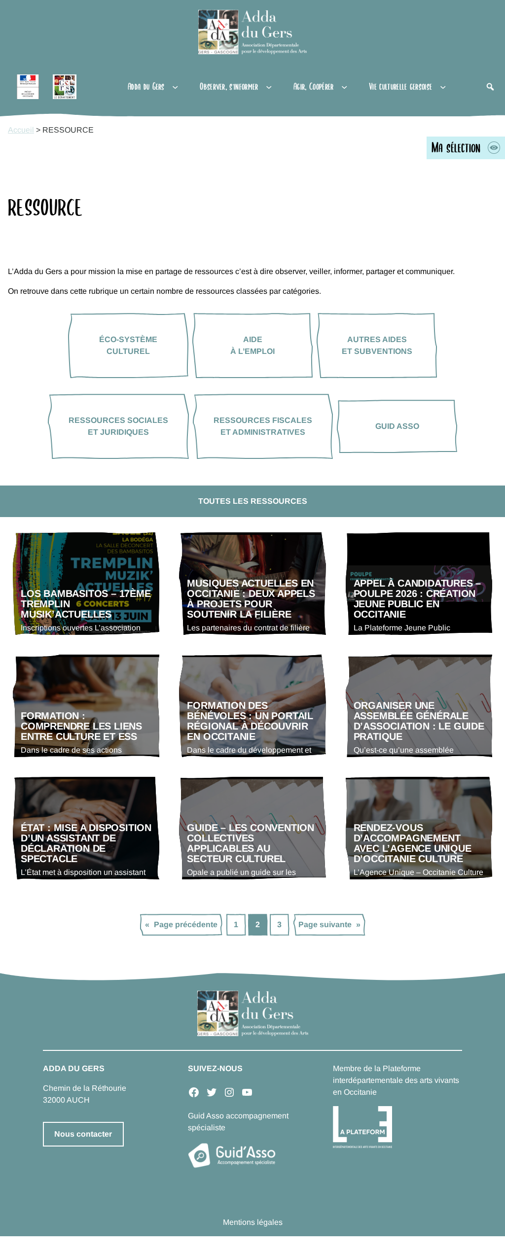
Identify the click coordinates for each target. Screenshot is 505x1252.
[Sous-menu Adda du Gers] (175, 87)
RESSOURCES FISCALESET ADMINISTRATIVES (263, 426)
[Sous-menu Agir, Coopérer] (344, 87)
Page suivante (329, 924)
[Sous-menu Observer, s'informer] (269, 87)
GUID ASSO (397, 426)
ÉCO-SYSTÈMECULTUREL (128, 345)
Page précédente (181, 924)
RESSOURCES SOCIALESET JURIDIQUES (118, 426)
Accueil (21, 130)
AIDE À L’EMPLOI (252, 345)
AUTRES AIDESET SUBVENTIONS (377, 345)
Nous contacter (83, 1134)
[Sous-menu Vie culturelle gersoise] (443, 87)
